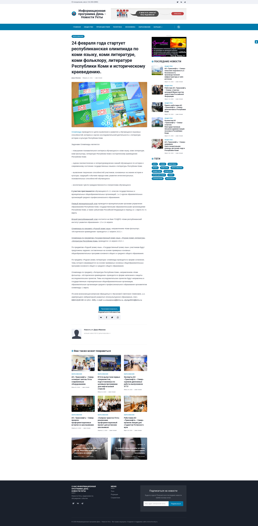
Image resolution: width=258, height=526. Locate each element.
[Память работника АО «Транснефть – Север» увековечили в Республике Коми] (158, 108)
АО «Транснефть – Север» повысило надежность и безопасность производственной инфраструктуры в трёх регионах (175, 74)
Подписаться (176, 504)
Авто (155, 164)
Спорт (171, 175)
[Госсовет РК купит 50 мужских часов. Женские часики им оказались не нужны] (90, 449)
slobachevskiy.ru (152, 522)
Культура (164, 167)
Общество (88, 27)
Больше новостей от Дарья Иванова (96, 333)
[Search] (178, 27)
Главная (77, 27)
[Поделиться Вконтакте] (101, 317)
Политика (117, 27)
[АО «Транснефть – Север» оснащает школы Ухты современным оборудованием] (83, 363)
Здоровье (172, 164)
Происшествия (103, 27)
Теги (112, 491)
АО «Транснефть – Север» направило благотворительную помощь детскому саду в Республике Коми (175, 146)
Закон (162, 164)
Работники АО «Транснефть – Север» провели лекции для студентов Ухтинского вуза (134, 422)
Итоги (155, 167)
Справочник (157, 178)
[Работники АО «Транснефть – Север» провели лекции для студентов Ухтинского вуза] (135, 404)
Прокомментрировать (109, 309)
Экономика (130, 27)
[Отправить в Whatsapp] (118, 317)
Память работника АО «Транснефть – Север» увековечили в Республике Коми (175, 108)
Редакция (114, 494)
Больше (157, 27)
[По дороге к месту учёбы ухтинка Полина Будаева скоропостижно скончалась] (129, 449)
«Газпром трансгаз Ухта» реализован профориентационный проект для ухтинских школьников (108, 422)
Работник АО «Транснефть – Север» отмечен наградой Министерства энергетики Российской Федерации (175, 92)
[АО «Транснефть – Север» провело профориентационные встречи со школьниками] (83, 404)
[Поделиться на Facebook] (106, 317)
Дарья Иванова (76, 78)
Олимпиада (76, 132)
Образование (144, 27)
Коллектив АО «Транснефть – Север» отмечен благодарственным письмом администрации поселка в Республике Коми (174, 127)
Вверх (182, 522)
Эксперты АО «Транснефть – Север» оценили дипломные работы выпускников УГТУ (134, 382)
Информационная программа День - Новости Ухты (94, 522)
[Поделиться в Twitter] (112, 317)
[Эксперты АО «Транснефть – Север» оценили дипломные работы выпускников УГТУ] (135, 363)
